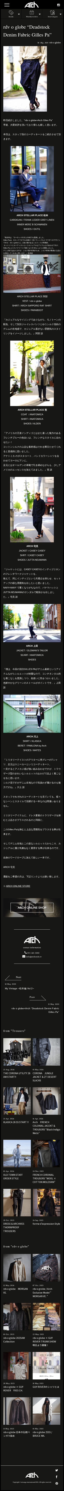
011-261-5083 (33, 953)
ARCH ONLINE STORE (18, 886)
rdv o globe (55, 42)
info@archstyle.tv (33, 956)
